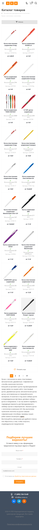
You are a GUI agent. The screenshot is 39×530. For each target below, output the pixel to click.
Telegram (19, 501)
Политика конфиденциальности (19, 524)
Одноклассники (24, 501)
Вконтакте (14, 501)
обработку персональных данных (25, 476)
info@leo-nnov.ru (21, 497)
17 (27, 376)
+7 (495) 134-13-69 (21, 494)
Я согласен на (20, 476)
